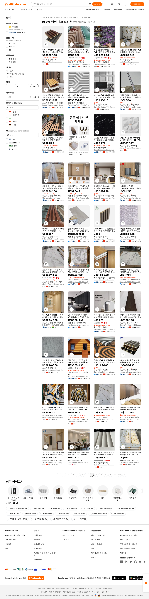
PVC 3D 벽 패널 (31, 514)
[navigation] (22, 246)
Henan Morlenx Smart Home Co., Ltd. (79, 422)
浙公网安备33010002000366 (112, 595)
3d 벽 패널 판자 (15, 514)
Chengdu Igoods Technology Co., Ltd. (130, 282)
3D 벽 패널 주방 (55, 508)
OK (34, 86)
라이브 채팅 (95, 540)
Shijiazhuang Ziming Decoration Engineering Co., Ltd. (104, 465)
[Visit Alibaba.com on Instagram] (135, 561)
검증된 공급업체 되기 (127, 548)
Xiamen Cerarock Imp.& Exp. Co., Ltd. (130, 148)
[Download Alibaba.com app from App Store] (119, 578)
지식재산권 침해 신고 (99, 553)
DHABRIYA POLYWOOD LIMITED (53, 325)
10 (106, 475)
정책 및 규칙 (38, 559)
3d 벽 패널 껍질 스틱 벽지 (126, 508)
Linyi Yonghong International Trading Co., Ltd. (130, 198)
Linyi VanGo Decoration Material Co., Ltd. (130, 107)
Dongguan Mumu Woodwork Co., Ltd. (104, 239)
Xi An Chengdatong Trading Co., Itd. (53, 462)
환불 (93, 548)
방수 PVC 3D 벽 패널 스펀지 (18, 508)
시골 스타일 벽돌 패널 (40, 519)
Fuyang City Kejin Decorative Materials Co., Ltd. (104, 280)
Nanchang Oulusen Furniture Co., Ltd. (130, 419)
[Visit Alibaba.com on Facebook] (121, 561)
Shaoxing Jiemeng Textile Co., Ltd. (53, 370)
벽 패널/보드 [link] (86, 17)
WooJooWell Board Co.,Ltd (78, 462)
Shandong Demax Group (51, 198)
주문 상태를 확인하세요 (128, 544)
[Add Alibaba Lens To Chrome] (36, 578)
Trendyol (99, 588)
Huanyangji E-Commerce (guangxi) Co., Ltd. (79, 282)
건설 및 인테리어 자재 (58, 17)
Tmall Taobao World (63, 588)
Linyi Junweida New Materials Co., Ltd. (53, 417)
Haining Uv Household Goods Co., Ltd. (130, 325)
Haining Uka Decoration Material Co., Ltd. (53, 239)
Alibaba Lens (17, 578)
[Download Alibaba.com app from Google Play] (136, 578)
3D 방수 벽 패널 (80, 514)
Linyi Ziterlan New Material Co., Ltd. (53, 150)
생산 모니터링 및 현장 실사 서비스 (45, 554)
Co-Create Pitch (11, 540)
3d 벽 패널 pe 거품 (106, 508)
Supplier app (63, 578)
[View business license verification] (95, 595)
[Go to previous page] (59, 475)
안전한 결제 (38, 535)
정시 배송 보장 (39, 544)
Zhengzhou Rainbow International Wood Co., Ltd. (104, 372)
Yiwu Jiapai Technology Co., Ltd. (104, 64)
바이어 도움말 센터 (98, 535)
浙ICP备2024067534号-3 (134, 595)
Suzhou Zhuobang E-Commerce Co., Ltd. (130, 239)
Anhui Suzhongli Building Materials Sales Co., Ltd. (104, 150)
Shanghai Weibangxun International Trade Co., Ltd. (53, 62)
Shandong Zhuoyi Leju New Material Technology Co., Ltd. (104, 329)
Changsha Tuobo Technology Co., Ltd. (104, 419)
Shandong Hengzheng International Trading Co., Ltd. (130, 372)
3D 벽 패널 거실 (72, 508)
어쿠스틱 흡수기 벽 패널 (99, 514)
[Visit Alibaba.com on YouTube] (140, 561)
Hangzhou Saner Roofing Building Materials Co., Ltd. (79, 376)
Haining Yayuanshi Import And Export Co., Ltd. (79, 325)
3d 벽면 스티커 (47, 514)
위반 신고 (94, 557)
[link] (146, 577)
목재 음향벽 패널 (119, 514)
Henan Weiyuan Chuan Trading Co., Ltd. (79, 64)
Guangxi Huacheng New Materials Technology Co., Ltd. (104, 198)
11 (110, 475)
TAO (92, 588)
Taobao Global (84, 588)
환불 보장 (37, 540)
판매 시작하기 (125, 540)
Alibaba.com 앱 (83, 578)
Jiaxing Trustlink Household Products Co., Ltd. (53, 284)
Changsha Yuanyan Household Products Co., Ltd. (130, 462)
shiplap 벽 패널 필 (80, 519)
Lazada (74, 588)
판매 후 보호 (38, 548)
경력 (6, 548)
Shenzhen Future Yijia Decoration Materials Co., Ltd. (104, 107)
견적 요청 (65, 540)
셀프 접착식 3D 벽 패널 (61, 519)
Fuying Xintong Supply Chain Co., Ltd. (53, 105)
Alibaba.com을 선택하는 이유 (15, 535)
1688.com (50, 588)
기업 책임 (8, 544)
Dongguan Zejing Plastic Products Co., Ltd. (79, 105)
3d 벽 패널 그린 (39, 508)
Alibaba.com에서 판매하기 (129, 535)
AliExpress (41, 588)
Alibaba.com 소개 (11, 530)
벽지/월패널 (73, 17)
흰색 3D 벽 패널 (64, 514)
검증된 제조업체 (68, 535)
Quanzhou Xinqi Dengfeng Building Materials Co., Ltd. (79, 198)
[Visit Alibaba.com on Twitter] (130, 561)
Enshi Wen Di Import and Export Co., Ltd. (130, 62)
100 (120, 475)
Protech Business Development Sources (79, 239)
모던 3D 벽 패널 (88, 508)
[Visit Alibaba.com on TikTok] (144, 561)
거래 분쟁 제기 (96, 544)
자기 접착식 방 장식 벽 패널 (18, 519)
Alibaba (44, 17)
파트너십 (123, 553)
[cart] (119, 4)
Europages (108, 588)
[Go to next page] (124, 475)
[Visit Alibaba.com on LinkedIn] (126, 561)
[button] (90, 4)
